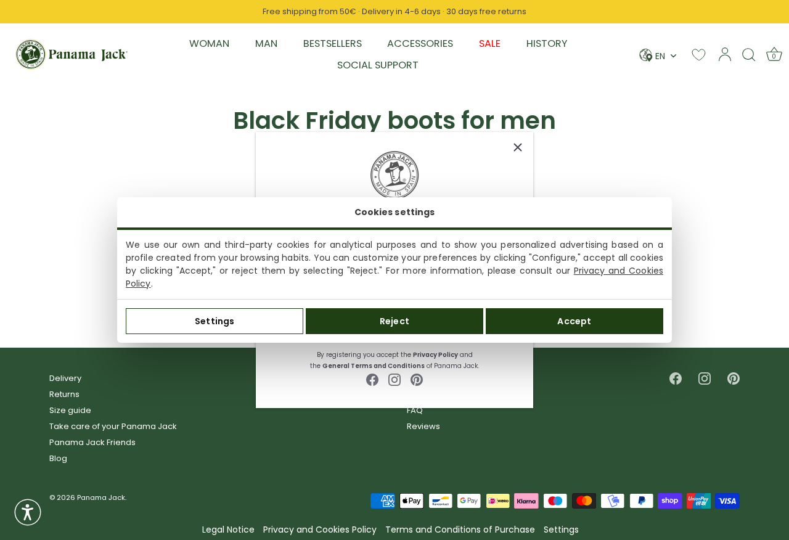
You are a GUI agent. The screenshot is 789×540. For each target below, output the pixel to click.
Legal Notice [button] (228, 530)
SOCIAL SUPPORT (378, 65)
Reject (394, 321)
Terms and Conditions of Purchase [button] (460, 530)
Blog (58, 458)
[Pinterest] (417, 379)
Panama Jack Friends (92, 442)
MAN (266, 43)
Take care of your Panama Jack (113, 426)
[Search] (748, 54)
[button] (27, 512)
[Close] (517, 147)
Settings (214, 321)
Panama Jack (101, 497)
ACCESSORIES (420, 43)
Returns (64, 394)
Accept (574, 321)
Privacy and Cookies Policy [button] (320, 530)
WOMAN (209, 43)
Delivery (65, 378)
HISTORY (546, 43)
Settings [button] (561, 530)
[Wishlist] (699, 54)
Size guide (70, 410)
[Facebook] (372, 379)
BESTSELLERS (332, 43)
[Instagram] (394, 379)
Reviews (423, 426)
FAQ (415, 410)
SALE (490, 43)
